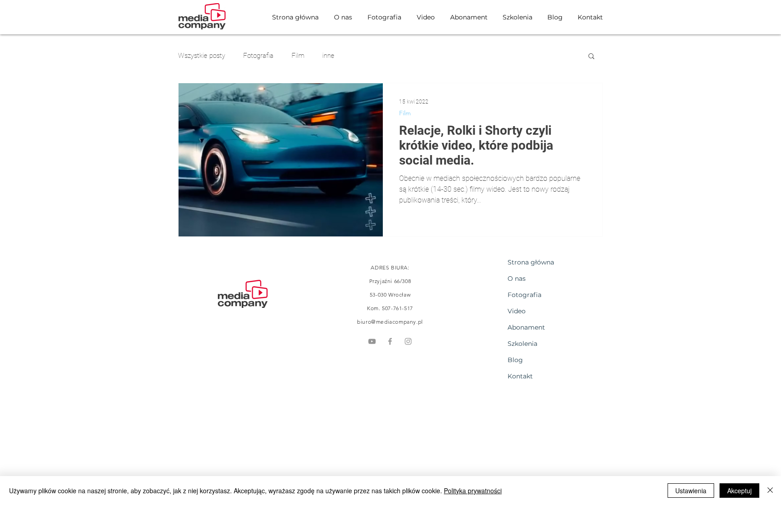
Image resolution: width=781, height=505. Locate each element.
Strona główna (531, 262)
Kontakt (520, 376)
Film (298, 56)
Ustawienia (690, 490)
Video (517, 311)
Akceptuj (739, 490)
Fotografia (258, 56)
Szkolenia (522, 344)
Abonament (526, 327)
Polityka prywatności (473, 490)
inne (328, 56)
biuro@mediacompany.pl (390, 321)
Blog (515, 360)
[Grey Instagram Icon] (408, 341)
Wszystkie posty (201, 56)
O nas (517, 278)
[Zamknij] (770, 490)
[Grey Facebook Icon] (390, 341)
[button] (591, 56)
